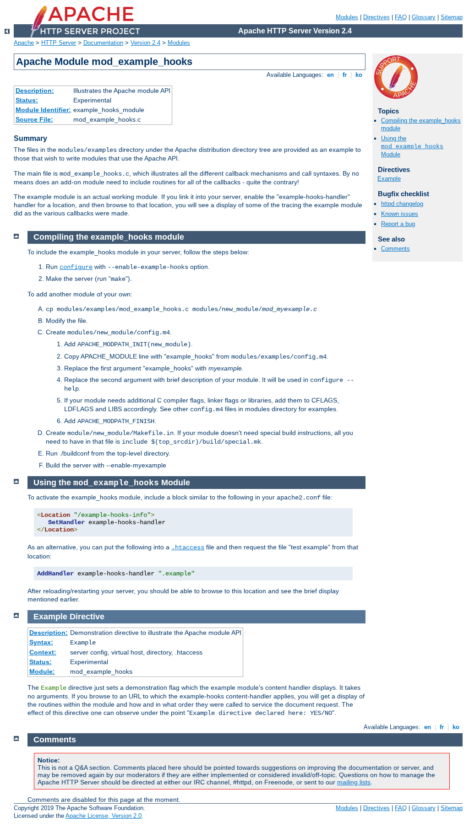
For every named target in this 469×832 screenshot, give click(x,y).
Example (389, 178)
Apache (24, 42)
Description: (35, 90)
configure (76, 267)
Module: (42, 671)
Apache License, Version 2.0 (103, 815)
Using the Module (412, 146)
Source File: (34, 119)
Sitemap (452, 17)
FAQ (401, 17)
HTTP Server (58, 42)
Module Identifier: (43, 109)
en (330, 74)
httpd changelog (402, 203)
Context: (42, 652)
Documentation (103, 42)
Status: (27, 100)
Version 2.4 (145, 42)
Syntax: (41, 642)
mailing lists (354, 782)
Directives (376, 17)
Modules (347, 17)
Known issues (399, 213)
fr (345, 74)
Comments (395, 248)
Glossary (424, 17)
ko (359, 74)
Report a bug (398, 223)
